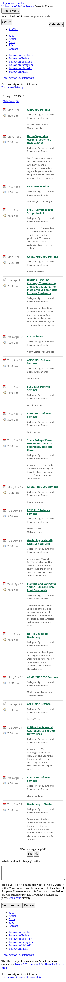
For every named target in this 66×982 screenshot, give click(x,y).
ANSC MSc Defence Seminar (39, 361)
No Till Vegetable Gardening (37, 635)
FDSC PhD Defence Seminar (38, 512)
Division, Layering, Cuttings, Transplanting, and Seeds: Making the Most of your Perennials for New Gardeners (42, 286)
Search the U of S (11, 16)
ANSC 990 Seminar (38, 109)
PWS (13, 29)
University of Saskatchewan (17, 6)
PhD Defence (35, 336)
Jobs (11, 45)
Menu (10, 10)
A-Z (11, 35)
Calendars (56, 24)
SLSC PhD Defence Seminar (38, 779)
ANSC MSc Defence (39, 704)
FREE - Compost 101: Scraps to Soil (40, 211)
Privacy (18, 87)
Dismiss (29, 905)
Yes (29, 853)
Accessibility (34, 977)
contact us (15, 898)
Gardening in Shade (39, 804)
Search (7, 22)
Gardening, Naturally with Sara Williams (40, 542)
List (17, 101)
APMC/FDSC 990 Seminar (42, 256)
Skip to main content (13, 3)
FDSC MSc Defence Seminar (38, 388)
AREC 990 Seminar (38, 186)
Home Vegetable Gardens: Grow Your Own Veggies (39, 140)
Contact (13, 48)
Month (12, 101)
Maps (12, 42)
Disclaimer (7, 87)
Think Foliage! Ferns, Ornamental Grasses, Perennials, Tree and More (40, 445)
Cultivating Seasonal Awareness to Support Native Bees (41, 731)
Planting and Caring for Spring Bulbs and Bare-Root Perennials (41, 587)
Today (6, 101)
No (36, 853)
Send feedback (12, 905)
